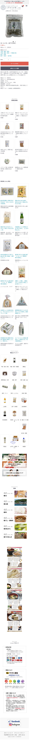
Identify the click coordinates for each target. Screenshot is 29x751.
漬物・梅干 (14, 379)
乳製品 (4, 446)
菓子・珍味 (3, 54)
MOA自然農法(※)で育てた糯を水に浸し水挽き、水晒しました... (7, 256)
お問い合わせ (21, 734)
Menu (26, 5)
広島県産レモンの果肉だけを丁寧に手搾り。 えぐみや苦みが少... (21, 228)
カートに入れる (14, 63)
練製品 (24, 366)
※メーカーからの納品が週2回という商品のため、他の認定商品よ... (21, 339)
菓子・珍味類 (14, 406)
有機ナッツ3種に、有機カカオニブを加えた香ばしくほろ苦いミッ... (21, 282)
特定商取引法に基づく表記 (10, 734)
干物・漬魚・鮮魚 (5, 51)
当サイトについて (8, 732)
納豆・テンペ (5, 393)
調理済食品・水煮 (5, 379)
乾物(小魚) (13, 53)
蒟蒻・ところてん (14, 393)
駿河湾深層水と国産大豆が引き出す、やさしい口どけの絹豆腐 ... (7, 202)
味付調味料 (4, 419)
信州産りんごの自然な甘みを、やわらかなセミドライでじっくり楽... (7, 312)
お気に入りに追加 (14, 68)
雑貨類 (24, 446)
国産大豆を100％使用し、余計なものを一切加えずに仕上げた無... (21, 202)
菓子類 (9, 55)
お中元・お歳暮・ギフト (14, 447)
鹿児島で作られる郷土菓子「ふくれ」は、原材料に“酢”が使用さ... (21, 256)
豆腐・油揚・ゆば (24, 379)
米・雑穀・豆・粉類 (24, 419)
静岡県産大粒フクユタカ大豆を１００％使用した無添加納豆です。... (21, 312)
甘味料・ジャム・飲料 (14, 420)
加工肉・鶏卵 (24, 433)
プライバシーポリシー (19, 732)
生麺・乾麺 (24, 393)
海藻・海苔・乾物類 (14, 366)
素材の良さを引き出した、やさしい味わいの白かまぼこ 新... (7, 228)
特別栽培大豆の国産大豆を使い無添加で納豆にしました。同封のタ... (7, 339)
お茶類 (4, 406)
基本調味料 (24, 406)
